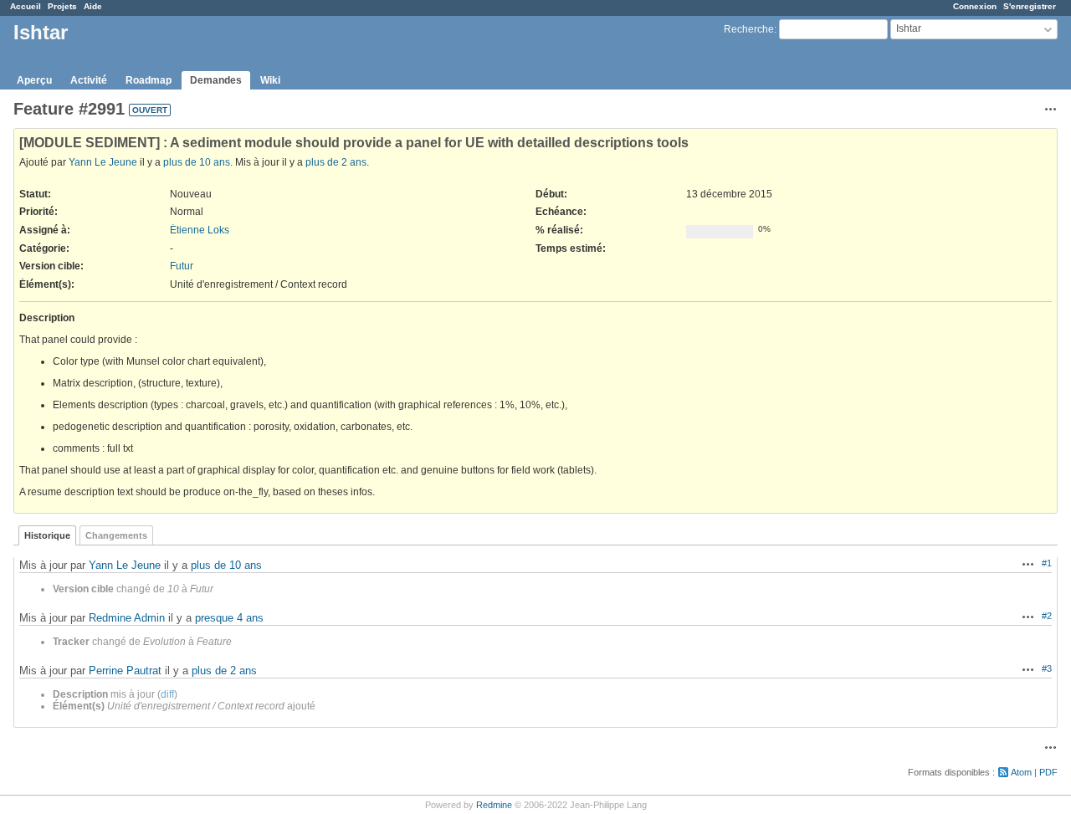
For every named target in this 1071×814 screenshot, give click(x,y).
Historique (47, 535)
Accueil (25, 6)
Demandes (216, 80)
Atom (1021, 772)
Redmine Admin (127, 618)
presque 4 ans (229, 618)
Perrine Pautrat (125, 670)
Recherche (749, 29)
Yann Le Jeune (103, 162)
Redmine (494, 805)
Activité (88, 80)
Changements (116, 535)
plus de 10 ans (196, 162)
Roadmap (149, 80)
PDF (1048, 772)
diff (167, 694)
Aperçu (34, 80)
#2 (1047, 616)
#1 (1047, 563)
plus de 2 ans (335, 162)
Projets (62, 6)
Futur (181, 266)
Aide (93, 6)
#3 (1047, 668)
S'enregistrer (1029, 6)
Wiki (270, 80)
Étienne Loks (199, 230)
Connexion (975, 6)
